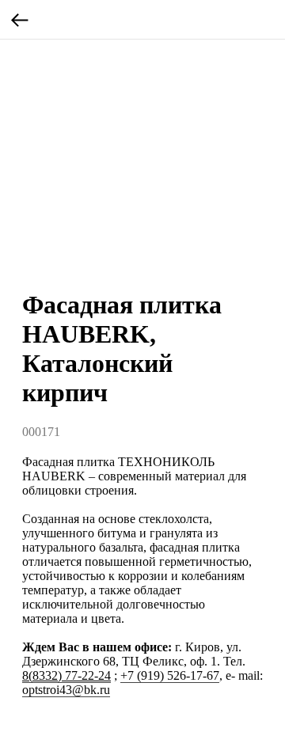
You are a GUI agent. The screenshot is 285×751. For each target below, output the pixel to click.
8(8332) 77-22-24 (66, 675)
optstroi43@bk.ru (66, 689)
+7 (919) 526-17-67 (169, 675)
